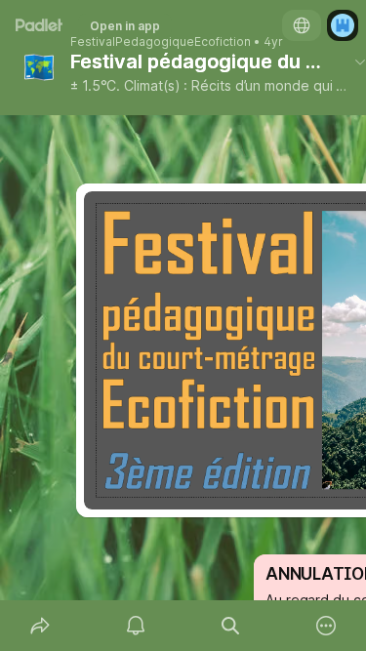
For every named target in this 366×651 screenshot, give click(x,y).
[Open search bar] (231, 625)
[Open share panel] (40, 625)
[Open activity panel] (136, 625)
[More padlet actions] (326, 625)
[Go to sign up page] (342, 25)
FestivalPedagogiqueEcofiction (160, 42)
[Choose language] (301, 25)
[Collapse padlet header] (360, 61)
